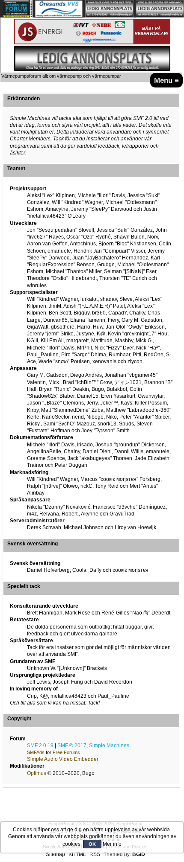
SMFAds (36, 752)
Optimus (36, 773)
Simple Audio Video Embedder (62, 759)
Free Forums (66, 752)
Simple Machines (109, 745)
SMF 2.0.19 (40, 745)
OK (92, 844)
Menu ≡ (166, 80)
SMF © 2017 (71, 745)
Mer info (112, 844)
